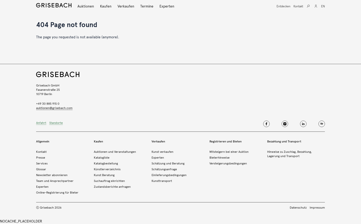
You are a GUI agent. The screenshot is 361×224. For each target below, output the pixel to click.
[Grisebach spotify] (322, 124)
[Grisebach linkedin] (303, 124)
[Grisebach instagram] (285, 124)
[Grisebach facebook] (266, 124)
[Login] (316, 6)
